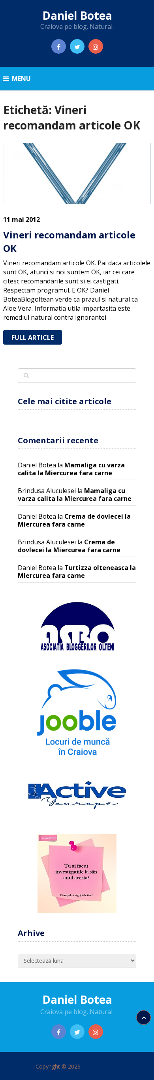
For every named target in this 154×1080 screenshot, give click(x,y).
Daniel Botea (77, 15)
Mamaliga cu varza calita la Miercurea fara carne (71, 469)
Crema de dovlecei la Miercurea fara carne (74, 520)
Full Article (32, 337)
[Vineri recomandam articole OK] (77, 173)
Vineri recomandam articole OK (69, 241)
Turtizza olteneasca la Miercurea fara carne (77, 571)
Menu (21, 78)
